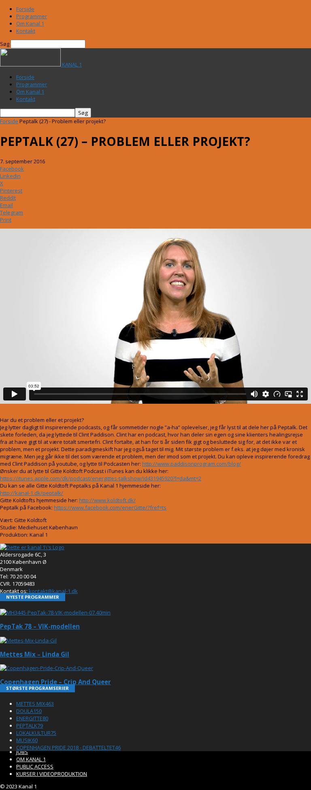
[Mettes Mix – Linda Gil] (28, 640)
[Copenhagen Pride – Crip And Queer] (46, 668)
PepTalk (29, 725)
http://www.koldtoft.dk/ (107, 500)
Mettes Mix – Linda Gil (34, 654)
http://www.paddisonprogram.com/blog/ (191, 463)
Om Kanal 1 (30, 23)
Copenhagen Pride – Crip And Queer (55, 682)
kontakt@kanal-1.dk (53, 591)
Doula (29, 711)
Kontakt (25, 30)
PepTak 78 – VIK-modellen (40, 626)
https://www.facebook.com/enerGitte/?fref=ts (110, 507)
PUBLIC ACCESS (34, 766)
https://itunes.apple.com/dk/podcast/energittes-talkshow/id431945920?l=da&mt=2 (100, 478)
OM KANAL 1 (31, 759)
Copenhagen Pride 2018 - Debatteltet (68, 747)
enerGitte (32, 718)
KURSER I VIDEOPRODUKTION (51, 773)
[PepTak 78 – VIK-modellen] (55, 612)
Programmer (31, 16)
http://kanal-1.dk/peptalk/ (31, 493)
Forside (25, 9)
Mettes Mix (35, 703)
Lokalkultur (36, 732)
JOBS (22, 752)
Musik (27, 740)
